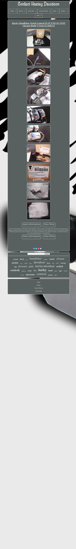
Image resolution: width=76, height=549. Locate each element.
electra (22, 275)
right (60, 271)
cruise (21, 263)
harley (42, 270)
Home (38, 282)
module (15, 263)
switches (24, 271)
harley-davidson (44, 266)
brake (30, 263)
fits (35, 270)
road (65, 271)
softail (51, 259)
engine (45, 259)
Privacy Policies (39, 288)
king (53, 263)
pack (55, 275)
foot (27, 259)
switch (59, 266)
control (41, 274)
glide (31, 266)
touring (63, 263)
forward (22, 266)
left (15, 267)
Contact (39, 285)
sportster (30, 274)
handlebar (36, 258)
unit (57, 263)
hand (50, 270)
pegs (30, 271)
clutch (25, 263)
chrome (60, 258)
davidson (39, 262)
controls (15, 270)
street (55, 271)
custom (15, 259)
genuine (50, 275)
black (22, 259)
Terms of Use (38, 291)
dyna (48, 263)
